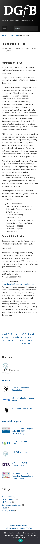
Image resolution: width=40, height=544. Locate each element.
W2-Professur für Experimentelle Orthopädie (10, 337)
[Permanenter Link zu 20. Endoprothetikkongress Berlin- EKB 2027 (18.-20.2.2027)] (6, 430)
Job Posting (6, 502)
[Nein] (37, 537)
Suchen (35, 28)
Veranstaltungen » (11, 421)
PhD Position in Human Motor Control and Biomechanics (28, 339)
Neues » (6, 380)
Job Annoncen (13, 35)
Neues (4, 508)
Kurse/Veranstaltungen (11, 505)
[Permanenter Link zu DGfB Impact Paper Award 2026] (6, 410)
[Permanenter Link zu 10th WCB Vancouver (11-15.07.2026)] (6, 453)
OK (21, 541)
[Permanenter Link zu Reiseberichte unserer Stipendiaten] (6, 389)
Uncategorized (8, 510)
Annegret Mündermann (13, 48)
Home (4, 35)
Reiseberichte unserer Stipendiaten (21, 388)
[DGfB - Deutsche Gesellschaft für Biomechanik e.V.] (20, 10)
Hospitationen (8, 496)
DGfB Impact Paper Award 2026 (24, 409)
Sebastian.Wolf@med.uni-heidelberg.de (18, 284)
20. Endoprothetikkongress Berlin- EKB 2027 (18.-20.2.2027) (22, 431)
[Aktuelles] (6, 366)
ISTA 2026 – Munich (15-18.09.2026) (19, 464)
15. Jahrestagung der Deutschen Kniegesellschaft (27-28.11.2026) (23, 476)
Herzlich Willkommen (18, 525)
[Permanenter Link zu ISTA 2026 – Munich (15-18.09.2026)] (6, 464)
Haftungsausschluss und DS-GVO (19, 528)
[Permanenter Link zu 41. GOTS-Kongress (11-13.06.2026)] (6, 443)
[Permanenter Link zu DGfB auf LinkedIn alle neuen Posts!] (6, 399)
